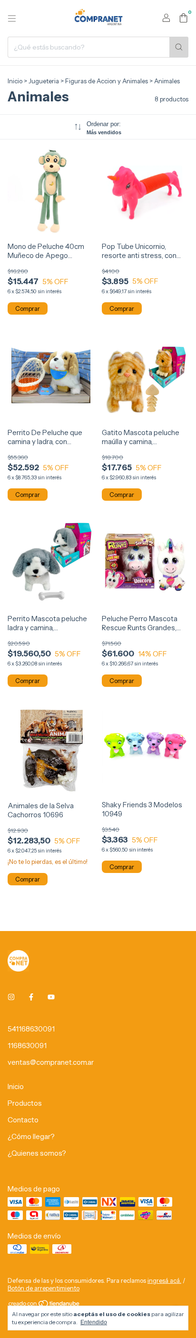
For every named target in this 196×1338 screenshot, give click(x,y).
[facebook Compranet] (31, 996)
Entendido (93, 1322)
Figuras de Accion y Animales (106, 81)
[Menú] (12, 18)
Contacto (23, 1119)
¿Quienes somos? (37, 1153)
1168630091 (27, 1045)
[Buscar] (178, 47)
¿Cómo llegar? (31, 1136)
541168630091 (31, 1028)
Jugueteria (44, 81)
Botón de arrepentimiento (43, 1288)
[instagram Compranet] (11, 996)
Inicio (15, 81)
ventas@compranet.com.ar (51, 1062)
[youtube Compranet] (51, 996)
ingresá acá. (164, 1280)
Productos (25, 1103)
